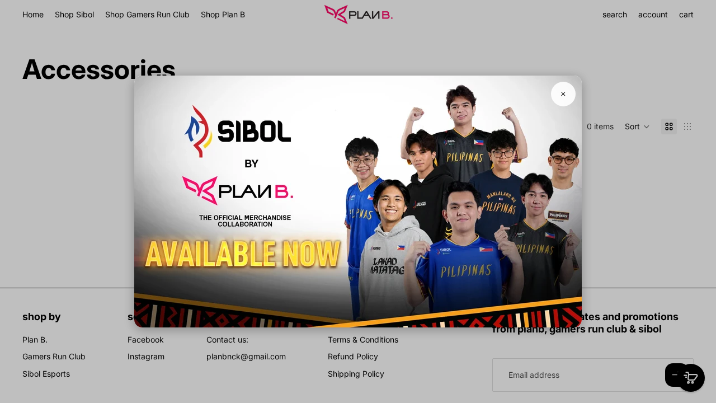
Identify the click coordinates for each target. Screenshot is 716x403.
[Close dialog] (563, 94)
